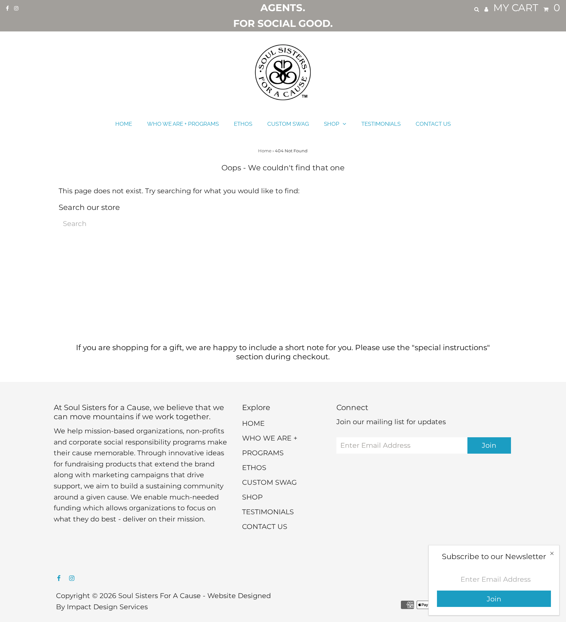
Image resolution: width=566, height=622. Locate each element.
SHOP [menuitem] (331, 124)
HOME (253, 423)
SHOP (252, 497)
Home (265, 150)
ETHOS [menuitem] (243, 124)
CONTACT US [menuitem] (433, 124)
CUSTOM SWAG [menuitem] (288, 124)
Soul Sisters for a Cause (159, 596)
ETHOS (254, 467)
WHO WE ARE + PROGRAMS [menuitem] (183, 124)
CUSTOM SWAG (269, 482)
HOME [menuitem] (123, 124)
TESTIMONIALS (268, 512)
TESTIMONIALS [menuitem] (381, 124)
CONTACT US (264, 526)
